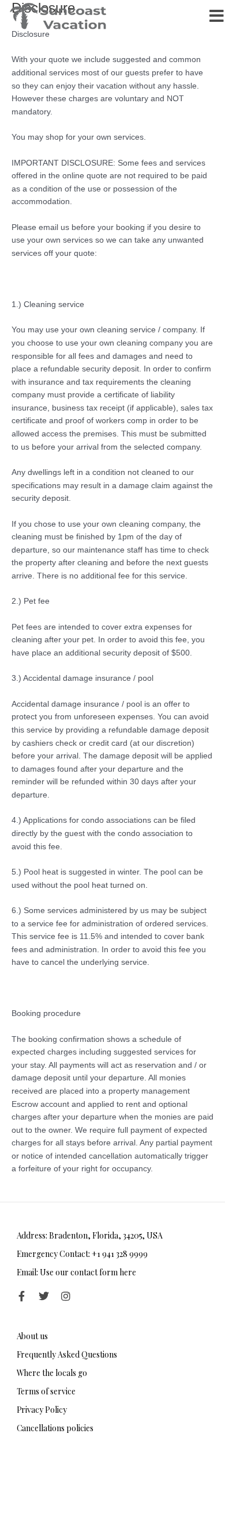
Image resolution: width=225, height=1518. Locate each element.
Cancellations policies (55, 1428)
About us (32, 1336)
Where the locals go (52, 1372)
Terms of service (46, 1391)
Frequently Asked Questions (67, 1354)
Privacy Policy (42, 1409)
